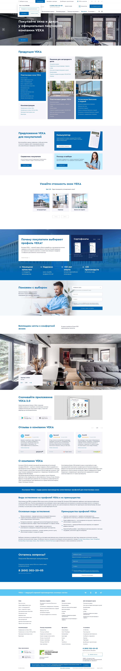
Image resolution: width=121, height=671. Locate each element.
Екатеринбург (22, 540)
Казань (34, 540)
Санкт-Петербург (95, 539)
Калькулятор (84, 6)
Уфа (38, 540)
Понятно (86, 665)
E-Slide (51, 68)
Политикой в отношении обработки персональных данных (65, 664)
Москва (80, 539)
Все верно (24, 13)
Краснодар (29, 540)
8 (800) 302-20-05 (56, 5)
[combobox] (73, 287)
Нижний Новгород (50, 540)
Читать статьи (26, 165)
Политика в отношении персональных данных (83, 668)
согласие (79, 303)
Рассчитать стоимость (64, 146)
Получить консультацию (87, 575)
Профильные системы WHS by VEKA (29, 110)
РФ (81, 540)
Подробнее (27, 39)
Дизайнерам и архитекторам (67, 1)
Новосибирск (86, 539)
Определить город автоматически (29, 8)
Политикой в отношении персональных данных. (89, 304)
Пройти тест (62, 165)
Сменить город (34, 13)
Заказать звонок (97, 6)
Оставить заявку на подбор (87, 308)
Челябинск (42, 540)
